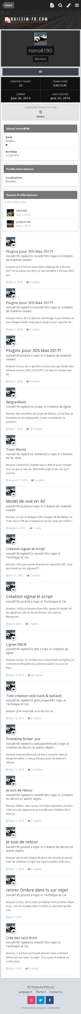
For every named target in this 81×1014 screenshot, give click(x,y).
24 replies (36, 769)
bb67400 (21, 211)
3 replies (35, 718)
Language (24, 992)
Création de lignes (59, 406)
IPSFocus (49, 987)
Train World (16, 449)
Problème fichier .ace (23, 738)
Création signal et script (25, 548)
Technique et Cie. (17, 557)
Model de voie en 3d (25, 501)
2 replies (34, 575)
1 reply (36, 528)
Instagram (31, 1000)
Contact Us (56, 992)
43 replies (36, 675)
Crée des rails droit (21, 937)
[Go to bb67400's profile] (10, 212)
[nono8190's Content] (40, 72)
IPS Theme (33, 987)
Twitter (40, 1000)
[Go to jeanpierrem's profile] (10, 223)
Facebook (50, 1000)
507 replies (36, 429)
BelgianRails (16, 401)
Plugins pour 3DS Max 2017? (29, 251)
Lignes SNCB (16, 644)
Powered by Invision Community (40, 1008)
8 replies (34, 282)
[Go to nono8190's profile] (10, 241)
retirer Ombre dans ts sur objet (37, 890)
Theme (40, 992)
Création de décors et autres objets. (30, 747)
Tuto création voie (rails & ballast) (33, 695)
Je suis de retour (19, 790)
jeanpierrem (23, 222)
